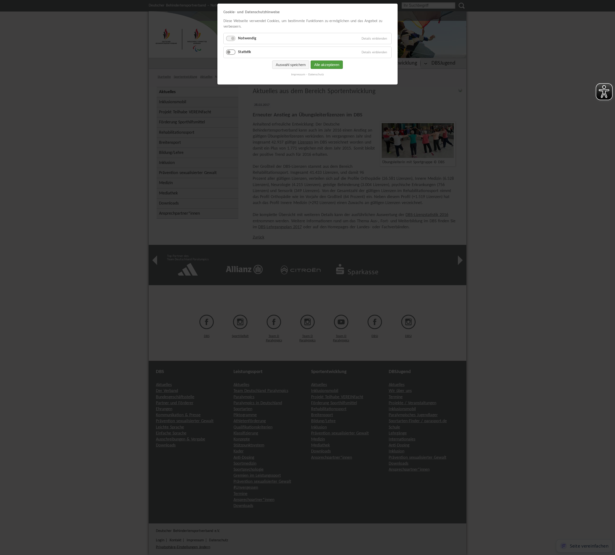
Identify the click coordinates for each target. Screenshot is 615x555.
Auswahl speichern (291, 65)
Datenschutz (316, 74)
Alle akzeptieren (326, 65)
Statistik (244, 52)
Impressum (298, 74)
